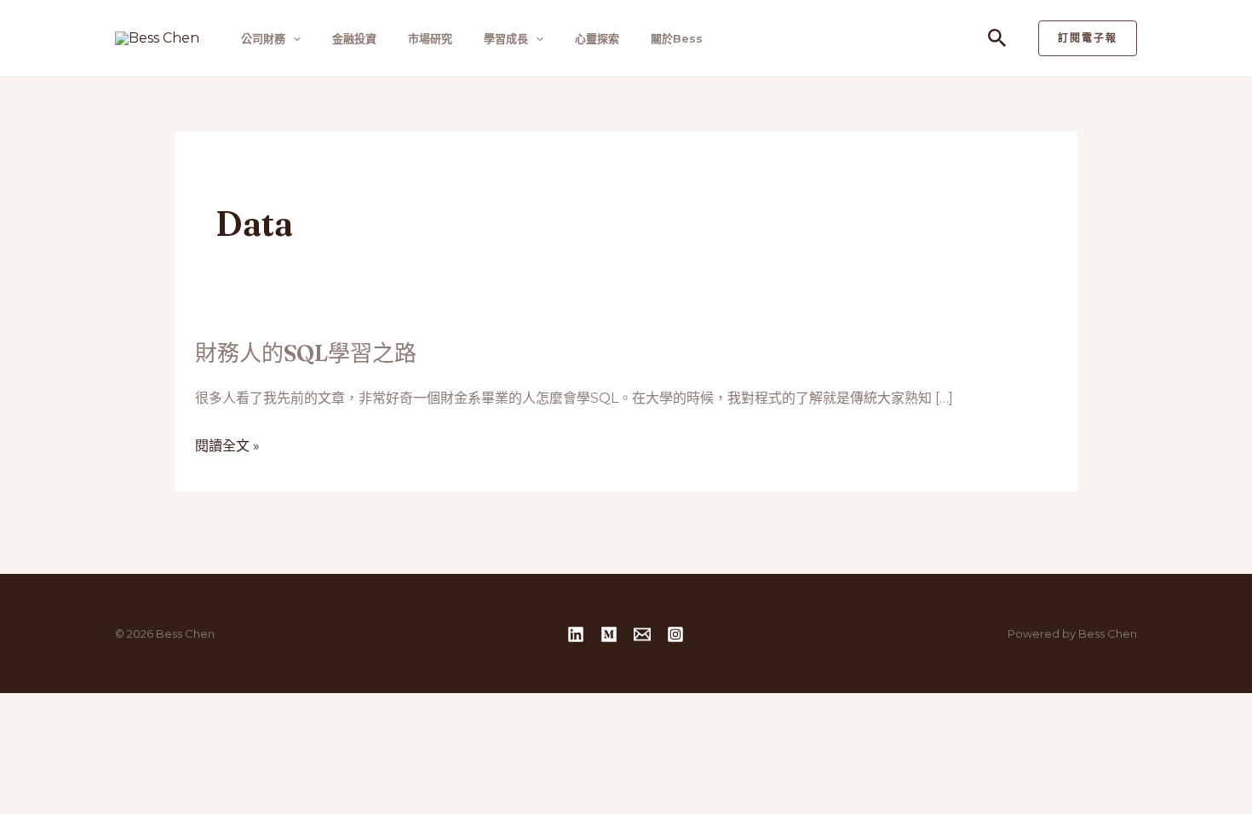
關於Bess (677, 38)
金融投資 (354, 38)
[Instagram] (675, 634)
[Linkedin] (575, 634)
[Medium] (608, 634)
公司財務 (263, 38)
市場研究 (430, 38)
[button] (293, 38)
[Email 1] (642, 634)
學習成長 (506, 38)
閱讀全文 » (227, 446)
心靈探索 (597, 38)
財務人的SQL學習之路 (305, 353)
